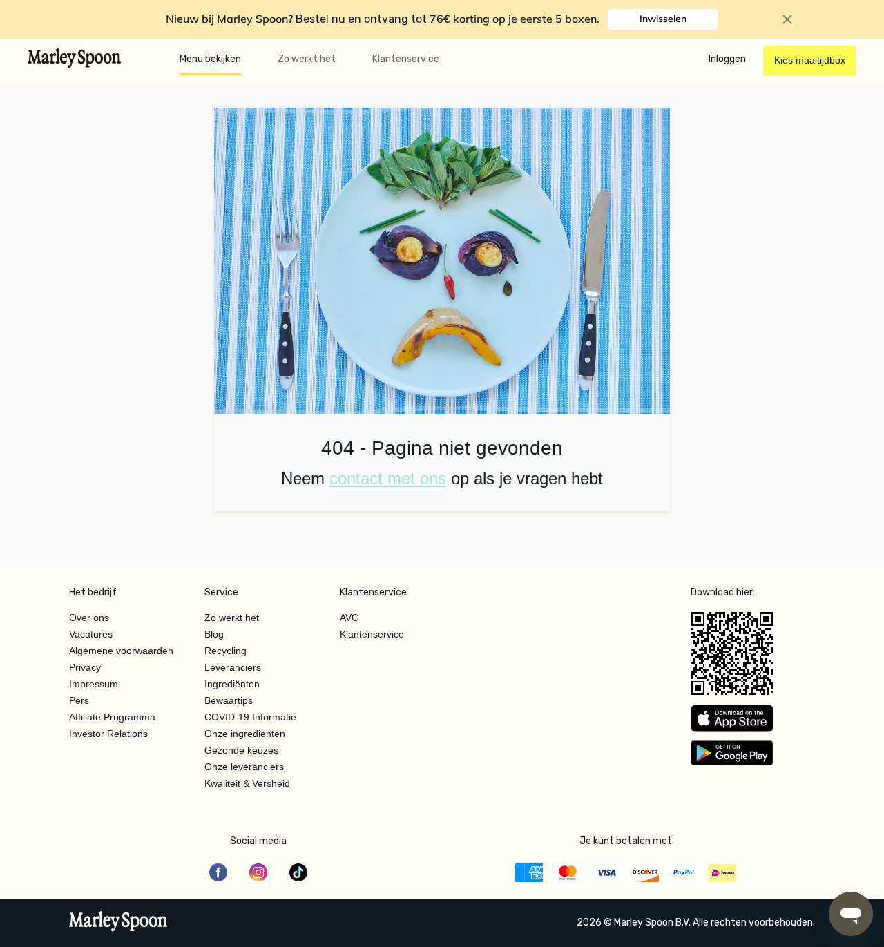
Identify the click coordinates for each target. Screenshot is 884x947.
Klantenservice (405, 59)
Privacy (85, 667)
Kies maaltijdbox (809, 60)
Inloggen (727, 59)
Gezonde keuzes (241, 750)
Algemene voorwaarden (121, 650)
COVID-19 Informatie (250, 717)
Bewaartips (228, 700)
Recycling (225, 650)
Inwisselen (663, 18)
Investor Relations (108, 733)
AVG (349, 617)
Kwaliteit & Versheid (247, 783)
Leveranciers (232, 667)
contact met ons (387, 478)
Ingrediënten (232, 683)
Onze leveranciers (244, 766)
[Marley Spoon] (118, 923)
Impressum (93, 683)
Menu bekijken (210, 59)
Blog (214, 634)
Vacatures (91, 634)
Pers (79, 700)
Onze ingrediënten (244, 733)
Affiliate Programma (112, 717)
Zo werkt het (307, 59)
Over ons (89, 617)
